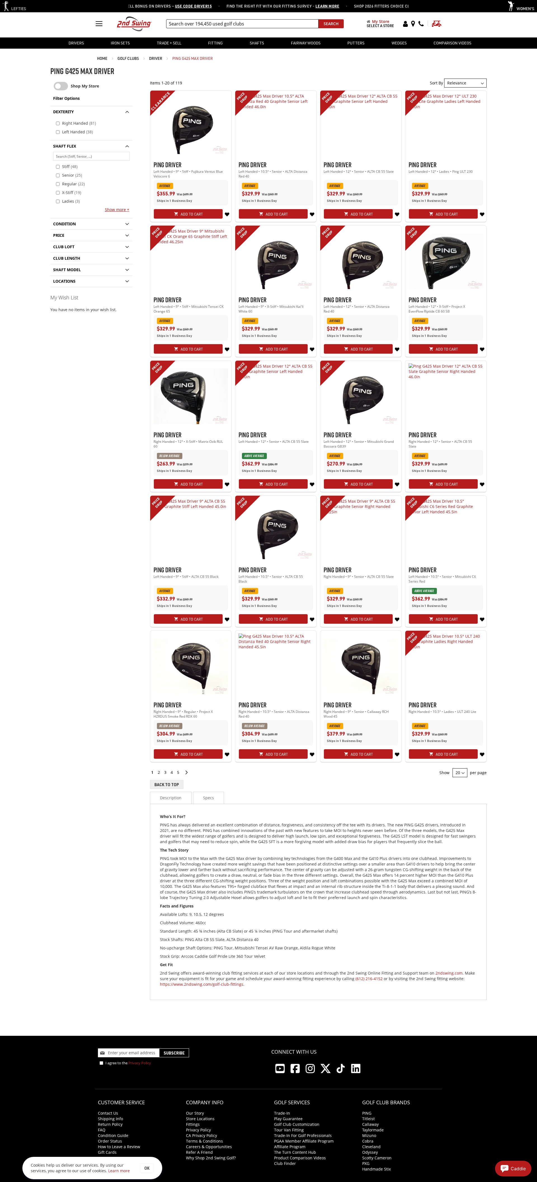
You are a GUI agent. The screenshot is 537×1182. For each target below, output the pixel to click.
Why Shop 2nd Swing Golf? (211, 1157)
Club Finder (285, 1163)
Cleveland (371, 1146)
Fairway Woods (306, 43)
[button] (226, 214)
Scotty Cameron (377, 1157)
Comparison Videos (452, 43)
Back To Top (166, 784)
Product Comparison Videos (300, 1157)
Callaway (370, 1124)
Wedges (399, 43)
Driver (156, 58)
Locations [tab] (64, 281)
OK (146, 1168)
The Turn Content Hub (295, 1152)
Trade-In (282, 1113)
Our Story (195, 1113)
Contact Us (108, 1113)
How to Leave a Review (119, 1146)
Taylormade (373, 1130)
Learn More (312, 6)
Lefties (18, 8)
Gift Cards (107, 1152)
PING (366, 1113)
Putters (355, 43)
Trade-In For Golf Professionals (303, 1135)
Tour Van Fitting (289, 1130)
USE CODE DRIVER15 (178, 6)
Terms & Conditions (204, 1141)
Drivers (76, 43)
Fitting (215, 43)
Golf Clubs (128, 58)
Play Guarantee (288, 1118)
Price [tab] (58, 235)
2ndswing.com (449, 973)
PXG (365, 1163)
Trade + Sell (169, 43)
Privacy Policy (139, 1062)
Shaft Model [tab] (67, 269)
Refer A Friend (199, 1152)
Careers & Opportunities (209, 1146)
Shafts (257, 43)
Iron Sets (120, 43)
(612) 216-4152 (369, 978)
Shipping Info (110, 1118)
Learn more (119, 1170)
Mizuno (369, 1135)
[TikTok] (341, 1068)
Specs (208, 797)
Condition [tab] (64, 223)
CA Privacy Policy (201, 1135)
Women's (525, 8)
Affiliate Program (289, 1146)
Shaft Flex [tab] (64, 146)
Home (102, 58)
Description (171, 797)
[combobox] (242, 23)
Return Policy (110, 1124)
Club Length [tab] (66, 258)
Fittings (193, 1124)
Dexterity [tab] (63, 111)
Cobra (367, 1141)
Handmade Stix (376, 1169)
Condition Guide (113, 1135)
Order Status (110, 1141)
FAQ (101, 1130)
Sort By (436, 83)
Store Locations (200, 1118)
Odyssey (370, 1152)
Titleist (368, 1118)
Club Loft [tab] (63, 246)
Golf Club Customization (296, 1124)
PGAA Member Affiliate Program (304, 1141)
